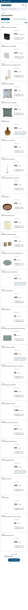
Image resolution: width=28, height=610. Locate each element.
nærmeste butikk (20, 133)
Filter (6, 19)
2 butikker (22, 226)
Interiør (3, 13)
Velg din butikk (6, 1)
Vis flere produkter (14, 560)
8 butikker (22, 37)
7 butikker (22, 56)
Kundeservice (17, 134)
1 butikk (22, 75)
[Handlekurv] (23, 5)
